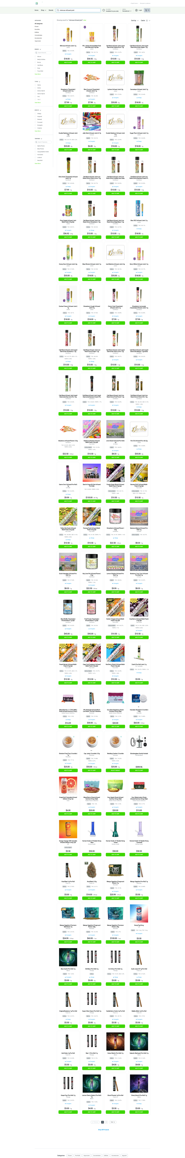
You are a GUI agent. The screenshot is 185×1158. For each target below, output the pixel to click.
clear (84, 20)
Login (140, 10)
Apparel (124, 1155)
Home (36, 10)
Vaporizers (38, 41)
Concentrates (38, 35)
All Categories (38, 23)
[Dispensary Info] (104, 10)
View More (38, 74)
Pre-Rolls (37, 29)
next (112, 1122)
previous (96, 1122)
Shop (42, 10)
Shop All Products (103, 1129)
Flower (36, 26)
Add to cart (68, 62)
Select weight (115, 770)
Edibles (37, 32)
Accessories (38, 38)
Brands (51, 10)
